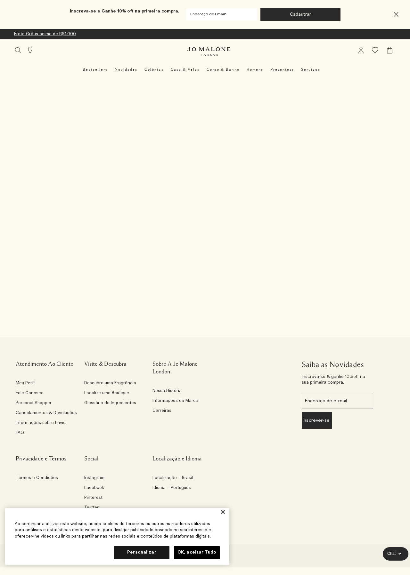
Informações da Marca (175, 400)
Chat (391, 553)
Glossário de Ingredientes (110, 403)
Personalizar (141, 552)
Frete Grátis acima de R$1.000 (45, 34)
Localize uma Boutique (106, 393)
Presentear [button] (282, 69)
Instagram (94, 478)
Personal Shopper (34, 403)
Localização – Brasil (172, 478)
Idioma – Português (171, 488)
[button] (396, 14)
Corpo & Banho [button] (223, 69)
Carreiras (161, 410)
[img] (361, 50)
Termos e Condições (37, 478)
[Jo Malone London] (208, 51)
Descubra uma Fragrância (110, 383)
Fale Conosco (30, 393)
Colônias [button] (153, 69)
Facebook (94, 488)
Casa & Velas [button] (185, 69)
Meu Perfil (26, 383)
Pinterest (93, 497)
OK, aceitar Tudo (196, 552)
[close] (394, 14)
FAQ (20, 432)
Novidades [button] (126, 69)
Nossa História (167, 391)
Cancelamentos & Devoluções (46, 413)
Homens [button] (255, 69)
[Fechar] (223, 512)
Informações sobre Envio (41, 423)
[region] (117, 536)
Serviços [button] (310, 69)
